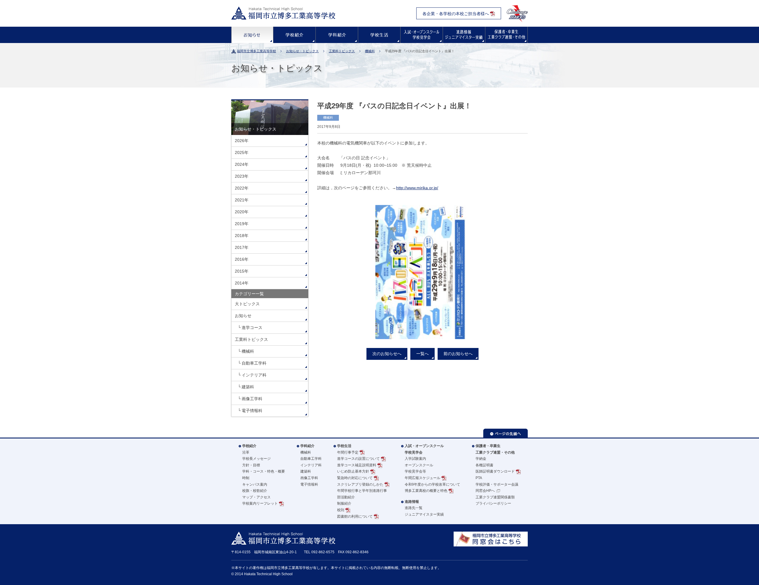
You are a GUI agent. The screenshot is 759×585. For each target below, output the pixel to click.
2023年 (241, 176)
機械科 (370, 51)
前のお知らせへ (458, 353)
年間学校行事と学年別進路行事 (362, 491)
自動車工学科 (254, 363)
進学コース (252, 327)
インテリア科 (254, 375)
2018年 (241, 235)
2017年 (241, 247)
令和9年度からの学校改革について (432, 484)
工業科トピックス (342, 51)
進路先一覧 (413, 508)
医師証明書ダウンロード (495, 471)
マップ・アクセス (256, 497)
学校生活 (379, 35)
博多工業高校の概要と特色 (426, 491)
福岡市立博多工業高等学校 (256, 51)
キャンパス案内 (254, 484)
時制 (245, 478)
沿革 (245, 452)
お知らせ (252, 35)
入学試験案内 (415, 459)
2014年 (241, 283)
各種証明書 (484, 465)
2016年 (241, 259)
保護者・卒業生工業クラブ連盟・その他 (495, 449)
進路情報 (464, 35)
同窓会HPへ (485, 491)
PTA (479, 478)
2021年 (241, 200)
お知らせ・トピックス (302, 51)
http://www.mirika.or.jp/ (417, 187)
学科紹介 (337, 35)
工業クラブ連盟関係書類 (495, 497)
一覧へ (422, 353)
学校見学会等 (415, 471)
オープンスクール (419, 465)
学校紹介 (294, 35)
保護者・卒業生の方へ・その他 (506, 35)
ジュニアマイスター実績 (424, 514)
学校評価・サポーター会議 (497, 484)
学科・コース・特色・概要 (263, 471)
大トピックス (247, 303)
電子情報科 (252, 410)
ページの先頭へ (505, 433)
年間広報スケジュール (422, 478)
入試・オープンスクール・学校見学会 (422, 35)
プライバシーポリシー (493, 503)
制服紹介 (344, 503)
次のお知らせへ (386, 353)
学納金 (481, 459)
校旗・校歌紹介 (254, 491)
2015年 (241, 271)
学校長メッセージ (256, 459)
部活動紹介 (346, 497)
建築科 (248, 386)
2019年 (241, 223)
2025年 (241, 152)
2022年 (241, 188)
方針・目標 (251, 465)
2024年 (241, 164)
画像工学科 (252, 398)
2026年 (241, 140)
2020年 (241, 211)
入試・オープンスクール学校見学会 (424, 449)
